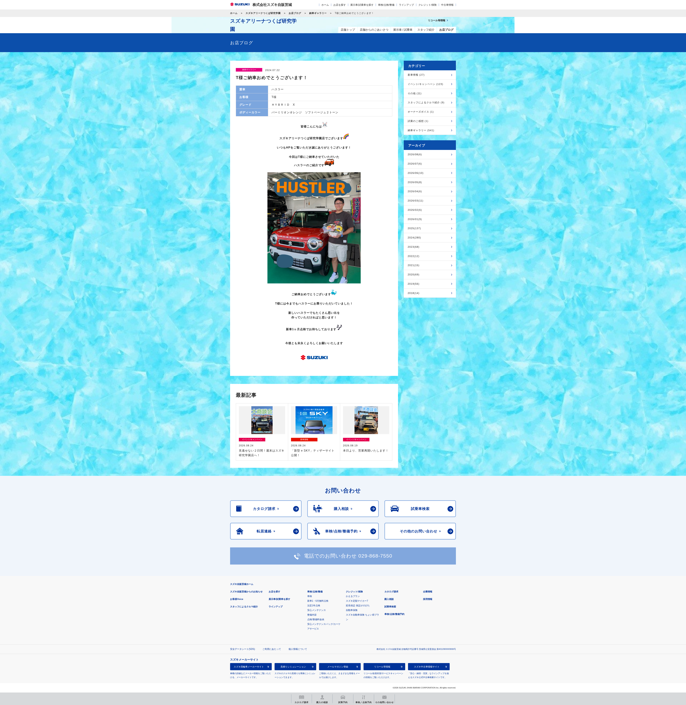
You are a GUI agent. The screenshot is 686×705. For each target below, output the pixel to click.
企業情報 (427, 591)
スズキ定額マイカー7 (357, 601)
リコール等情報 (382, 666)
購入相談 (389, 599)
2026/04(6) (415, 191)
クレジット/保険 (427, 5)
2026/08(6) (415, 154)
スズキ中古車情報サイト (426, 666)
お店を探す (339, 5)
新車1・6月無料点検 (317, 601)
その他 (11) (415, 93)
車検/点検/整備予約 (394, 614)
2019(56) (413, 283)
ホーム (325, 5)
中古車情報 (447, 5)
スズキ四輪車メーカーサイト (249, 666)
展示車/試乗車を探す (362, 5)
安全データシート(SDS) (242, 649)
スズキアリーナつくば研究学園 (263, 13)
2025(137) (414, 228)
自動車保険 (351, 610)
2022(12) (413, 256)
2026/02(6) (415, 209)
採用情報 (427, 599)
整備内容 (312, 614)
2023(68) (413, 246)
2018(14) (413, 293)
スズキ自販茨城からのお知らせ (246, 591)
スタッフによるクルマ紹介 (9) (426, 102)
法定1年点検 (313, 605)
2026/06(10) (416, 173)
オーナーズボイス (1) (421, 111)
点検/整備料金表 (315, 619)
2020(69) (413, 274)
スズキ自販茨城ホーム (241, 584)
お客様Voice (236, 599)
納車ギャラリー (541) (421, 130)
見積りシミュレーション (293, 666)
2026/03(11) (415, 200)
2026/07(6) (415, 163)
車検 (309, 596)
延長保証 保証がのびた (358, 605)
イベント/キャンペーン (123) (425, 84)
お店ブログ (295, 13)
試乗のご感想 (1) (418, 121)
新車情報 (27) (416, 74)
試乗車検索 (390, 606)
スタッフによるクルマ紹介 (244, 606)
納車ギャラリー (318, 13)
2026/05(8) (415, 182)
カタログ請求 (391, 591)
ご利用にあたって (271, 649)
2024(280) (414, 237)
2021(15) (413, 265)
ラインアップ (406, 5)
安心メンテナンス (316, 610)
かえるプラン (353, 596)
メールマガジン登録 (337, 666)
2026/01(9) (415, 219)
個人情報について (298, 649)
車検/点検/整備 (386, 5)
